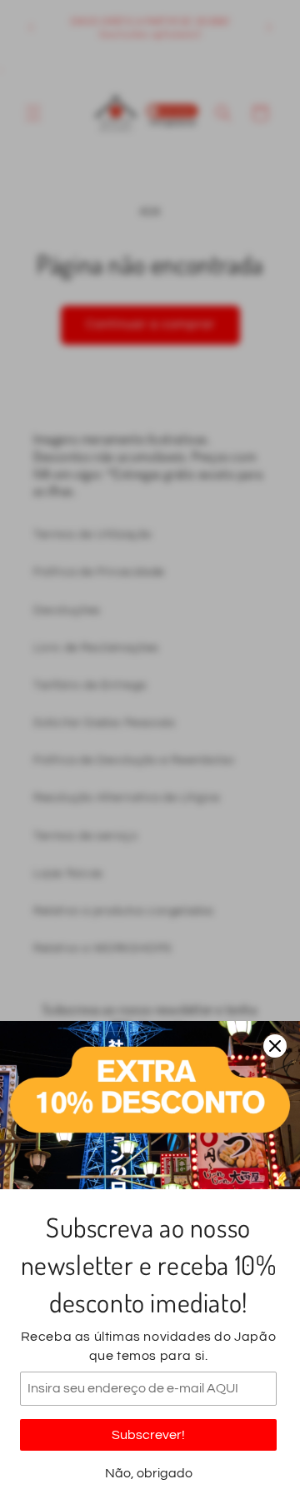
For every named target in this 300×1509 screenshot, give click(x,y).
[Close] (275, 1046)
